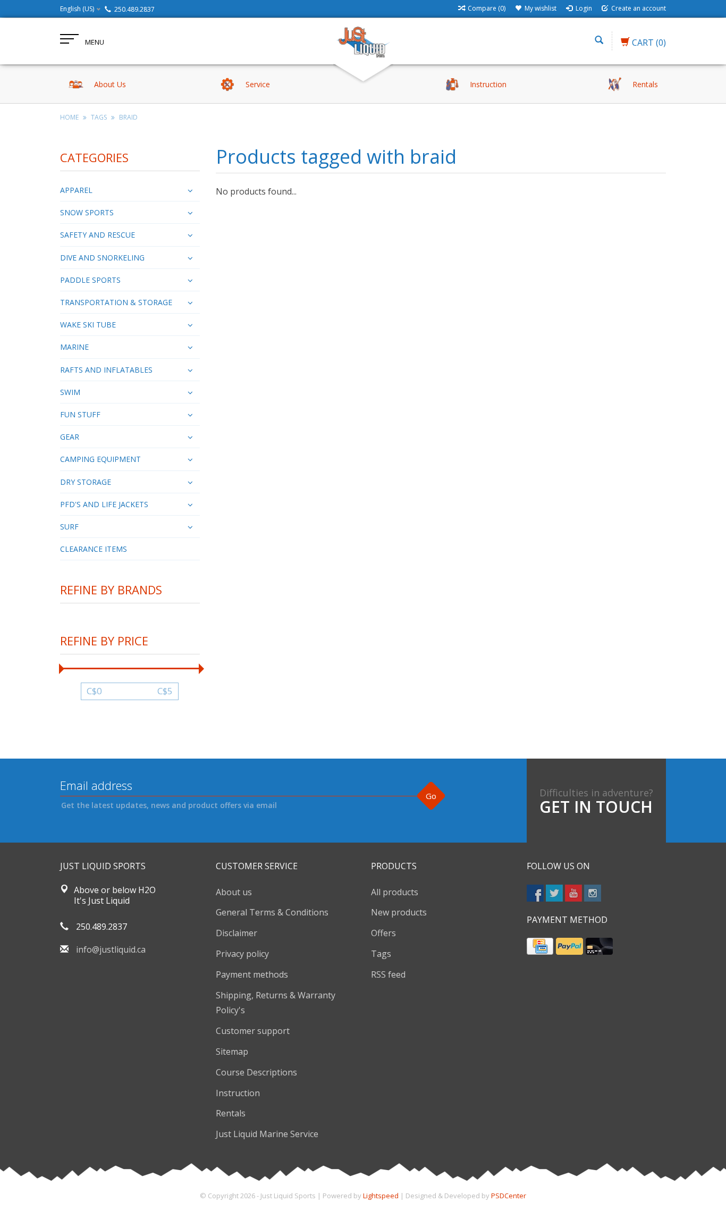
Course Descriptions (256, 1072)
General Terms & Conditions (272, 912)
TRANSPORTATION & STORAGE (116, 302)
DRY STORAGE (85, 482)
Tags (99, 117)
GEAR (69, 437)
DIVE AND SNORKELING (102, 258)
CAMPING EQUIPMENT (100, 459)
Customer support (253, 1031)
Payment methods (252, 974)
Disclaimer (236, 933)
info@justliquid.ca (111, 949)
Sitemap (232, 1051)
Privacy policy (242, 954)
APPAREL (76, 190)
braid (128, 117)
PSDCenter (508, 1195)
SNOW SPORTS (87, 212)
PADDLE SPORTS (90, 280)
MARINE (74, 347)
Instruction (238, 1093)
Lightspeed (381, 1195)
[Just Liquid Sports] (363, 41)
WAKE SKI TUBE (88, 324)
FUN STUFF (80, 414)
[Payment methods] (540, 946)
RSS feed (388, 974)
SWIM (70, 392)
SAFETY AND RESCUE (97, 235)
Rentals (231, 1113)
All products (394, 892)
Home (69, 117)
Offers (383, 933)
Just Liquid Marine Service (267, 1134)
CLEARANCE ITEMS (93, 549)
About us (234, 892)
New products (399, 912)
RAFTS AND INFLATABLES (106, 370)
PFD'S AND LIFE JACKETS (104, 504)
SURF (69, 527)
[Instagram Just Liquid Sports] (592, 893)
